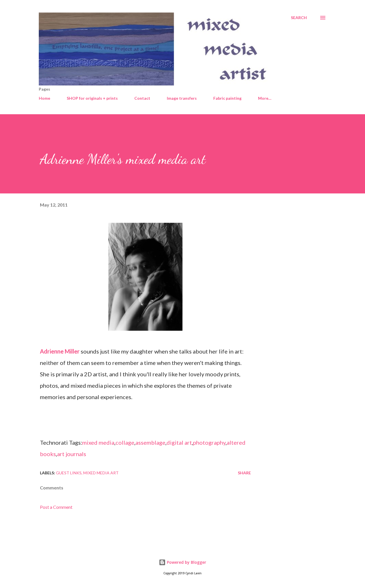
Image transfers (182, 98)
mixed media (98, 442)
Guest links (69, 472)
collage (124, 442)
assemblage (150, 442)
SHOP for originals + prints (92, 98)
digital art (179, 442)
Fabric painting (227, 98)
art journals (71, 453)
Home (44, 98)
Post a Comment (56, 507)
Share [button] (244, 472)
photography (209, 442)
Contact (142, 98)
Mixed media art (101, 472)
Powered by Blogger (186, 562)
